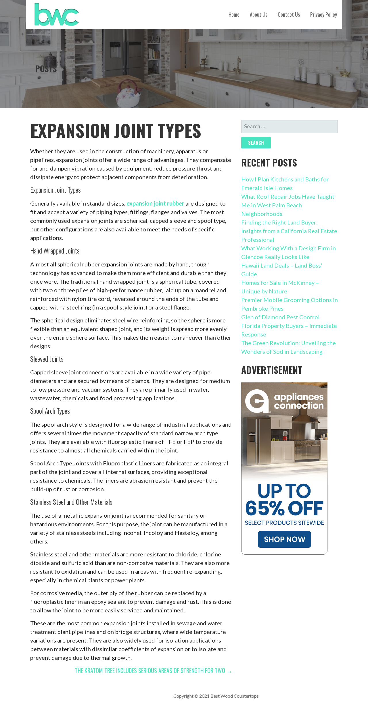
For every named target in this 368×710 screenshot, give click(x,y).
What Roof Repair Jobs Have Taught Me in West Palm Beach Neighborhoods (287, 205)
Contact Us (289, 14)
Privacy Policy (323, 14)
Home (234, 14)
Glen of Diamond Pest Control (280, 317)
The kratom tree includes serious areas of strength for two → (153, 670)
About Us (258, 14)
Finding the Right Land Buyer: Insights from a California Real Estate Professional (289, 231)
